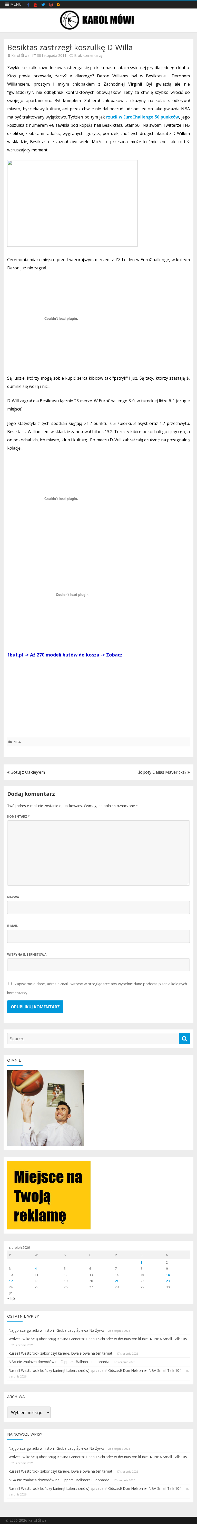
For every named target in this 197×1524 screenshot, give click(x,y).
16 (168, 1274)
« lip (11, 1298)
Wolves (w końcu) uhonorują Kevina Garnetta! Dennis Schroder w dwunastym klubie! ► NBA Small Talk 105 (97, 1338)
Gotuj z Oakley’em (27, 772)
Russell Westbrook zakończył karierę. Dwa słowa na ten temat (60, 1353)
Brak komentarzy (88, 55)
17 (11, 1281)
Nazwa (13, 897)
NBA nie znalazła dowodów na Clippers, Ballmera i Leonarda (58, 1361)
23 (168, 1281)
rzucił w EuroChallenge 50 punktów (142, 117)
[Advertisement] (98, 701)
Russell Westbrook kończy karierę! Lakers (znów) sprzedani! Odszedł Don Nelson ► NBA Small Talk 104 (94, 1370)
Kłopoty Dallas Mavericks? (162, 772)
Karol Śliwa (20, 55)
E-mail (12, 926)
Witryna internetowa (26, 954)
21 (117, 1281)
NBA (17, 742)
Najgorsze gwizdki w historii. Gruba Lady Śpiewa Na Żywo (56, 1330)
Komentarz (18, 816)
